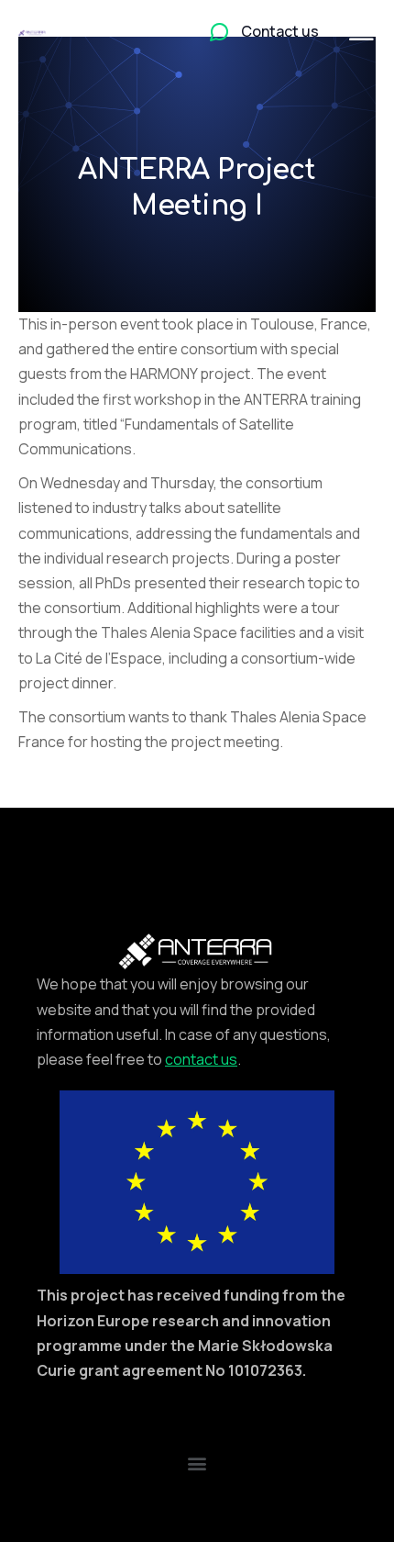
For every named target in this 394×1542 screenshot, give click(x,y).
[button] (197, 1462)
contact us (201, 1059)
